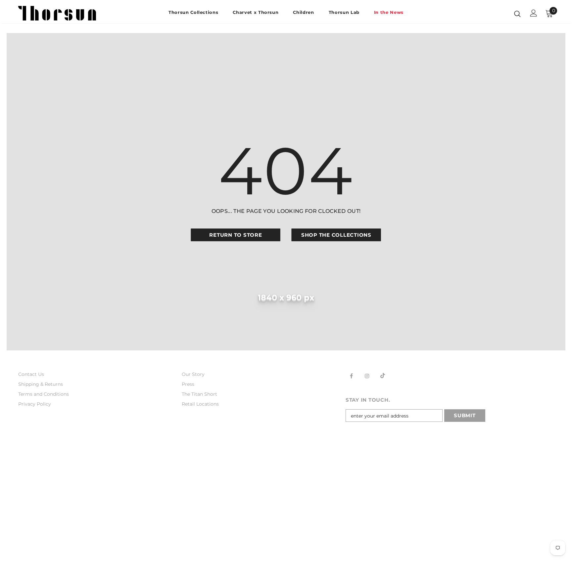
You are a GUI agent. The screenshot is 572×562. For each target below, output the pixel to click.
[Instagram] (367, 375)
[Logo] (57, 13)
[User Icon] (533, 13)
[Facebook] (352, 375)
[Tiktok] (383, 375)
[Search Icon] (517, 13)
